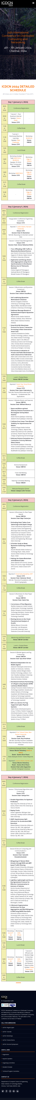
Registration (6, 1054)
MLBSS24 (29, 138)
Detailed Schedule (7, 1067)
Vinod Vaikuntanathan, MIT (24, 574)
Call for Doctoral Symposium (10, 1044)
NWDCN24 (17, 158)
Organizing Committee (9, 1063)
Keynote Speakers (7, 1058)
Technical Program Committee (10, 1071)
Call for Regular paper (8, 1027)
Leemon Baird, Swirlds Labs (24, 761)
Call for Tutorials (6, 1031)
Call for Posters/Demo (8, 1040)
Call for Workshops (7, 1036)
